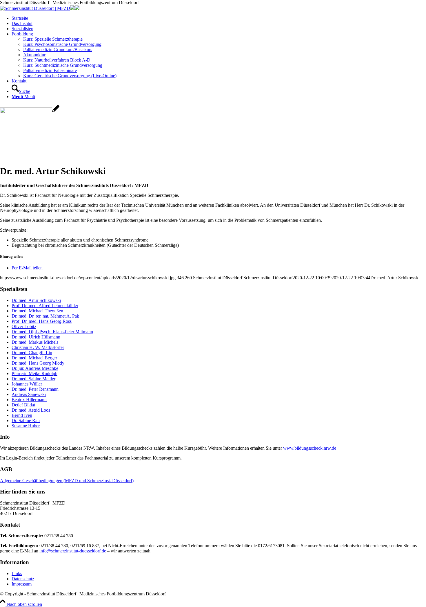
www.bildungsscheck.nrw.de (309, 448)
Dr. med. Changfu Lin (32, 352)
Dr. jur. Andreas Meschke (35, 368)
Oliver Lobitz (24, 326)
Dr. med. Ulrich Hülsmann (36, 336)
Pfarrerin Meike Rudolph (34, 373)
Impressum (22, 583)
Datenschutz (23, 578)
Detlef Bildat (23, 404)
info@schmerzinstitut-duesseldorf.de (72, 550)
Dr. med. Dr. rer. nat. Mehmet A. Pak (45, 316)
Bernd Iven (22, 415)
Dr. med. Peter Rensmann (35, 389)
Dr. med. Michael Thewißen (37, 310)
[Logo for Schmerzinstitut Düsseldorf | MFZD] (35, 8)
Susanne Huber (26, 425)
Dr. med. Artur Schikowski (36, 300)
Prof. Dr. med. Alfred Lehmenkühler (45, 305)
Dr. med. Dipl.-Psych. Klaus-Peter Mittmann (52, 331)
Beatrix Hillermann (29, 399)
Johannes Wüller (27, 383)
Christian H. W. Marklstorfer (38, 347)
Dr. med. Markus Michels (35, 342)
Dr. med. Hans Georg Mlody (38, 363)
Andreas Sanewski (29, 394)
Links (17, 573)
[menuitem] (219, 18)
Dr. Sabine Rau (26, 420)
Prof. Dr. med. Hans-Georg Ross (42, 321)
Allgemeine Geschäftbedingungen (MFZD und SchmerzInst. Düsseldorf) (67, 480)
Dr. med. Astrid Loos (31, 410)
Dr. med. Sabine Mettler (33, 378)
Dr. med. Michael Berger (34, 357)
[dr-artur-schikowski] (29, 111)
